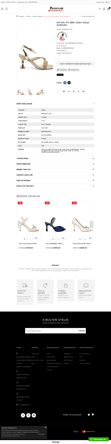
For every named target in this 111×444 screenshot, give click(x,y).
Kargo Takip (100, 2)
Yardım (49, 353)
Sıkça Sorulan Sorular (38, 360)
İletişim (107, 2)
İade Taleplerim (68, 360)
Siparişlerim (67, 353)
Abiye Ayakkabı (75, 269)
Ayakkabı (44, 269)
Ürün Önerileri (23, 164)
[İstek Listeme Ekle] (64, 91)
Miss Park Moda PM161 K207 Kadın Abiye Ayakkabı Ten (28, 244)
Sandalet (81, 360)
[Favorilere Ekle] (59, 91)
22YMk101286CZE (58, 269)
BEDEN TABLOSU (23, 169)
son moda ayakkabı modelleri (57, 270)
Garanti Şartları (51, 357)
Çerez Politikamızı (31, 434)
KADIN (67, 269)
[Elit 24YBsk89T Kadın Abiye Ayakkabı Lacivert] (55, 220)
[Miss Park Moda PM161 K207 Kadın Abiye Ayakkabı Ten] (28, 220)
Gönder (81, 331)
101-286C (28, 269)
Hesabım (66, 363)
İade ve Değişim (51, 360)
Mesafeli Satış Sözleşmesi (54, 363)
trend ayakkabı (74, 270)
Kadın (34, 269)
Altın (49, 269)
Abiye (39, 269)
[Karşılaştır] (69, 91)
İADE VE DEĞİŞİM (23, 180)
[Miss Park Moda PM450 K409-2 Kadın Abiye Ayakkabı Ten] (82, 220)
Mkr (23, 269)
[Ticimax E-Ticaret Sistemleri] (55, 442)
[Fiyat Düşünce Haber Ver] (78, 91)
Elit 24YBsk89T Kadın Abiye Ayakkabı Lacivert (55, 244)
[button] (24, 239)
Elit (20, 269)
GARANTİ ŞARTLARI (24, 175)
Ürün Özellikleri (24, 104)
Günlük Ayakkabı (84, 353)
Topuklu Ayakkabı (84, 363)
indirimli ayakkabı (40, 270)
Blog (33, 363)
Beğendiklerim (68, 357)
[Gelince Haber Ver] (83, 91)
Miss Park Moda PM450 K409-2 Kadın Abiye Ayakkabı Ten (82, 244)
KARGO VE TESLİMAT (25, 186)
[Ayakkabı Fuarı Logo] (55, 8)
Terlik (80, 357)
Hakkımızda (35, 353)
